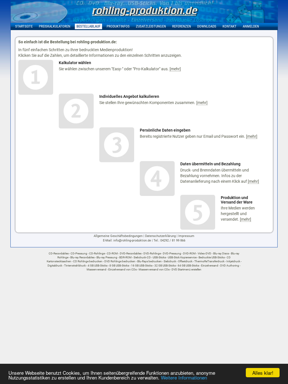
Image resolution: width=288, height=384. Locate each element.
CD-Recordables (59, 253)
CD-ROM (112, 253)
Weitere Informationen (184, 377)
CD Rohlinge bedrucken (87, 261)
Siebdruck (170, 261)
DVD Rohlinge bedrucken (119, 261)
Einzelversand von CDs (122, 269)
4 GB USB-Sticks (97, 265)
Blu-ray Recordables (82, 257)
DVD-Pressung (172, 253)
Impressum (186, 236)
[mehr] (175, 69)
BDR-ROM (125, 257)
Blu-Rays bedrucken (149, 261)
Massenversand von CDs (154, 269)
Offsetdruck (185, 261)
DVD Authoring (229, 265)
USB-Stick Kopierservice (182, 257)
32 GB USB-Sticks (165, 265)
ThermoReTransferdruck (209, 261)
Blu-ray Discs (221, 253)
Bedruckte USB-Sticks (212, 257)
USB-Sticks (159, 257)
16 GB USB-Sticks (141, 265)
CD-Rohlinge (97, 253)
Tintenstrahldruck (75, 265)
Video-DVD (204, 253)
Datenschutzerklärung (160, 236)
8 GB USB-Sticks (119, 265)
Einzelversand (209, 265)
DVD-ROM (189, 253)
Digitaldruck (55, 265)
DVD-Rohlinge (152, 253)
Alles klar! (262, 372)
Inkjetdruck (233, 261)
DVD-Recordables (130, 253)
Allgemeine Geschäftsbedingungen (118, 236)
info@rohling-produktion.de (132, 240)
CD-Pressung (79, 253)
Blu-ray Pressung (106, 257)
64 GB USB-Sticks (188, 265)
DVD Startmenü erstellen (186, 269)
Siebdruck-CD (142, 257)
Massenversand (96, 269)
